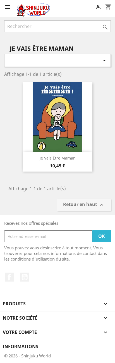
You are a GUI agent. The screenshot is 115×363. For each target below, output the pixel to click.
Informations (20, 346)
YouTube (24, 277)
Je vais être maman (58, 158)
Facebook (9, 277)
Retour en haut (84, 205)
